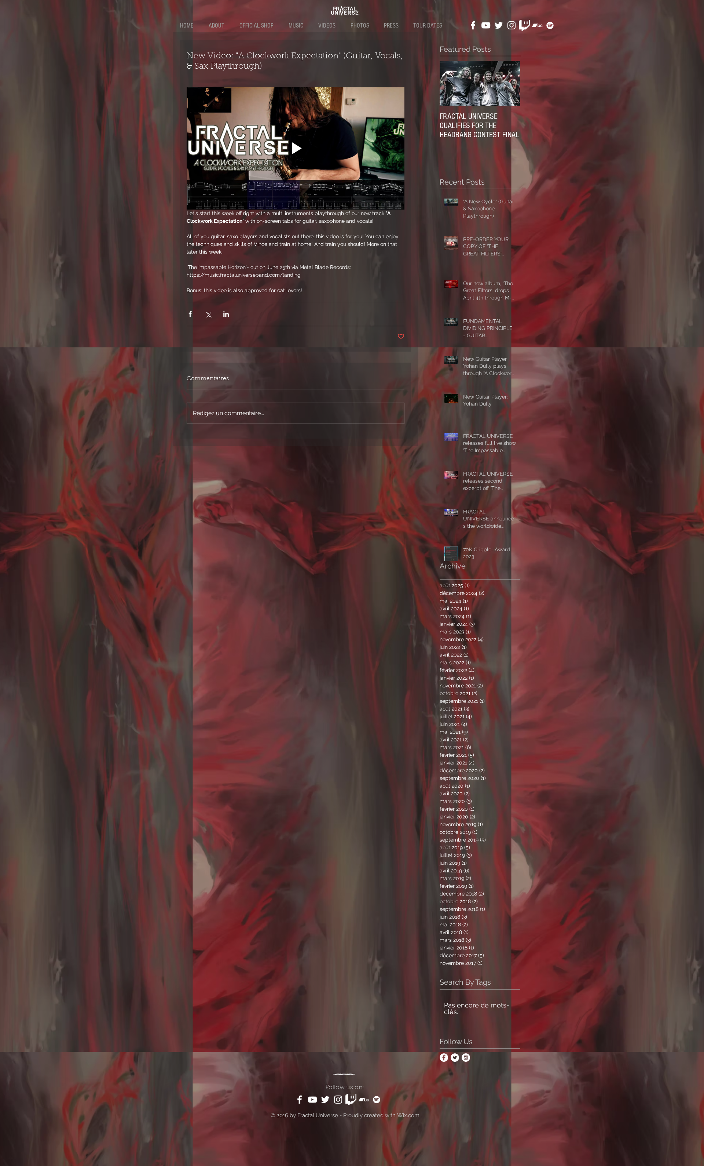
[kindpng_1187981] (524, 25)
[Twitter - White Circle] (455, 1057)
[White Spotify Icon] (550, 25)
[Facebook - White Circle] (444, 1057)
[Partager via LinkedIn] (226, 313)
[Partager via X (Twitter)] (208, 313)
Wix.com (408, 1115)
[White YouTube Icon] (485, 25)
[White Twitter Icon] (498, 25)
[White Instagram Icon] (511, 25)
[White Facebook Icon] (472, 25)
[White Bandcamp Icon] (537, 25)
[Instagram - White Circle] (466, 1057)
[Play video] (295, 148)
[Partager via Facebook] (190, 313)
